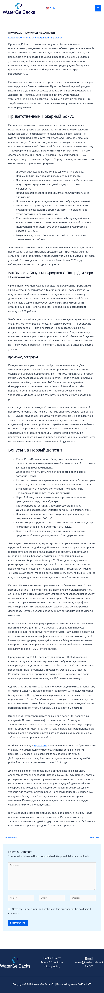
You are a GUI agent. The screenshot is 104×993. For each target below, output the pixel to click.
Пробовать (40, 745)
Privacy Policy (52, 966)
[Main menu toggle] (98, 8)
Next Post (95, 838)
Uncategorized (40, 37)
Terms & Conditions (52, 962)
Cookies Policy (52, 958)
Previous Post (10, 838)
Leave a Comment (19, 37)
